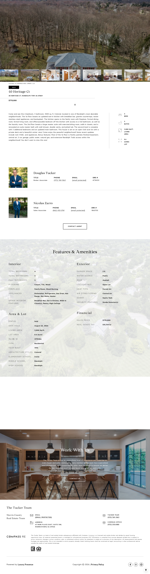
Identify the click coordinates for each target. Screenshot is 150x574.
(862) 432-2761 (58, 210)
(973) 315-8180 (113, 524)
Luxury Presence (25, 564)
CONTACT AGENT (75, 226)
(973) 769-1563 (60, 180)
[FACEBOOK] (130, 565)
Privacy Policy (97, 564)
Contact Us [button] (75, 478)
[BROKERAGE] (141, 565)
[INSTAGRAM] (136, 565)
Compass (91, 535)
